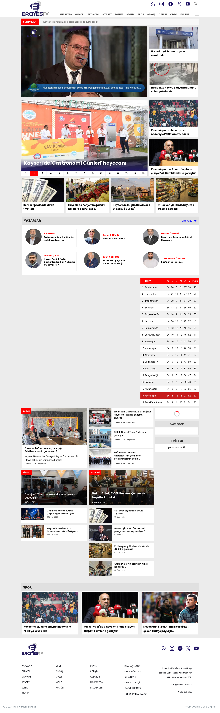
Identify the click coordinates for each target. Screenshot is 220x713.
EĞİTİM (119, 14)
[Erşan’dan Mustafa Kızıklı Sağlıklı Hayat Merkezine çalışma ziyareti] (121, 417)
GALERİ (163, 14)
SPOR (141, 14)
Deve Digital (208, 706)
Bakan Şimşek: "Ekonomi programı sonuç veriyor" (129, 530)
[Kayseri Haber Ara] (196, 4)
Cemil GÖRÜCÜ (132, 688)
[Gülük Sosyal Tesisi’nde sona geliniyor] (121, 438)
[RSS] (152, 4)
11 (109, 173)
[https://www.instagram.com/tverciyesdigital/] (161, 4)
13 (126, 173)
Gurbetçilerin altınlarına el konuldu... (131, 565)
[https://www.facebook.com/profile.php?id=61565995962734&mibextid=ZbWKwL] (170, 4)
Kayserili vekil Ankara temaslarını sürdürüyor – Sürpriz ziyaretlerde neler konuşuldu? (63, 530)
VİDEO (173, 14)
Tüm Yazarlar (188, 221)
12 (118, 173)
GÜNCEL (80, 14)
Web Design (192, 706)
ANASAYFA (65, 14)
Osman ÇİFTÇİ (132, 682)
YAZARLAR (95, 676)
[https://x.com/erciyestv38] (179, 4)
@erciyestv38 (177, 447)
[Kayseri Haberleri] (35, 8)
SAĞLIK (130, 14)
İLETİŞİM (94, 671)
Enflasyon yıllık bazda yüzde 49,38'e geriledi (67, 21)
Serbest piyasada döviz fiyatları (128, 512)
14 (135, 173)
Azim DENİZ (130, 677)
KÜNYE (93, 665)
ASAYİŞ (151, 14)
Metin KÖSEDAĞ (132, 671)
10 (101, 173)
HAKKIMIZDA (96, 682)
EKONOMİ (93, 14)
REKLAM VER (96, 687)
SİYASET (107, 14)
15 (143, 173)
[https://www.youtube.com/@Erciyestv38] (188, 4)
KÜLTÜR (184, 14)
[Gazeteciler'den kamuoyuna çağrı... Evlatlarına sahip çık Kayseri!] (54, 438)
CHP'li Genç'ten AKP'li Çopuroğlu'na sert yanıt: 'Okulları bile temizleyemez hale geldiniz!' (63, 512)
